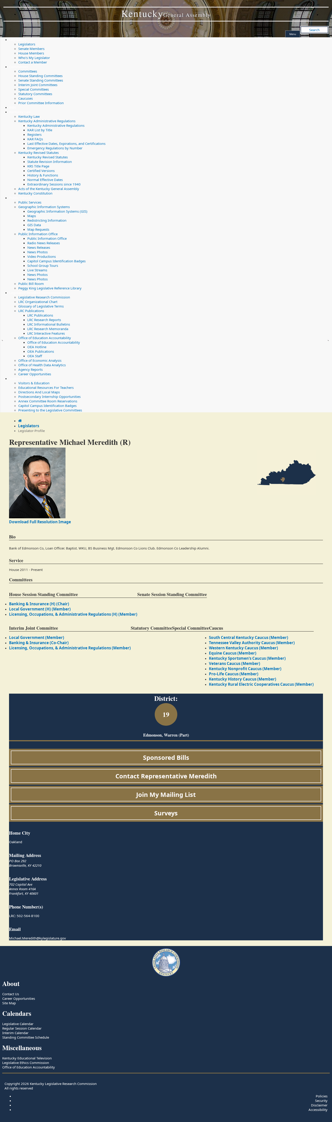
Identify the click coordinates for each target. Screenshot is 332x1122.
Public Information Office (38, 234)
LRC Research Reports (44, 319)
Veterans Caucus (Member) (234, 663)
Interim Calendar (15, 1032)
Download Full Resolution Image (40, 521)
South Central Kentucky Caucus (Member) (248, 637)
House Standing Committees (40, 75)
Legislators (17, 39)
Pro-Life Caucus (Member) (233, 673)
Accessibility (318, 1109)
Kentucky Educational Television (27, 1058)
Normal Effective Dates (45, 179)
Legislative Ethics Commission (25, 1062)
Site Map (9, 1003)
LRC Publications (31, 310)
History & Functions (42, 175)
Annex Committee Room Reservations (47, 401)
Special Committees (33, 89)
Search (314, 30)
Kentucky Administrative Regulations (46, 121)
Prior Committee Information (41, 103)
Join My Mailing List (166, 794)
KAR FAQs (35, 139)
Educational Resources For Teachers (46, 387)
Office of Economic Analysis (39, 360)
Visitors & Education (24, 378)
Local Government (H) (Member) (40, 609)
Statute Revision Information (49, 161)
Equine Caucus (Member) (232, 653)
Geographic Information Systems (44, 206)
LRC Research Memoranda (47, 328)
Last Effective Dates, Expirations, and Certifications (66, 143)
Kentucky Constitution (35, 193)
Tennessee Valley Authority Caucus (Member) (252, 642)
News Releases (38, 247)
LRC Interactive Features (46, 333)
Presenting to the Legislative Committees (50, 410)
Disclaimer (319, 1105)
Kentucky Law (20, 112)
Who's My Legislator (34, 57)
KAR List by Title (39, 130)
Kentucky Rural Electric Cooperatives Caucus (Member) (261, 684)
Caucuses (25, 98)
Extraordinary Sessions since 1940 (54, 184)
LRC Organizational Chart (37, 301)
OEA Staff (34, 356)
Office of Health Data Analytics (42, 365)
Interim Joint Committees (37, 84)
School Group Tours (42, 265)
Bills (12, 107)
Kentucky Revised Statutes (38, 152)
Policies (321, 1096)
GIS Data (34, 225)
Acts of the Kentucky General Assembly (48, 188)
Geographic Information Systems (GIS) (57, 211)
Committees (18, 66)
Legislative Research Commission (35, 292)
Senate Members (31, 48)
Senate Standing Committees (40, 80)
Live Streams (37, 270)
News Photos (37, 252)
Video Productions (41, 256)
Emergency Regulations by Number (54, 148)
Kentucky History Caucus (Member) (242, 679)
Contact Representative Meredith (166, 776)
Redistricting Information (46, 220)
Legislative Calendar (17, 1023)
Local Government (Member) (36, 637)
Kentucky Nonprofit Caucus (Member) (245, 668)
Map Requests (38, 229)
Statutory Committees (35, 94)
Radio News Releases (43, 243)
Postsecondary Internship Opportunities (49, 396)
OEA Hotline (36, 347)
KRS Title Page (38, 166)
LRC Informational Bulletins (48, 324)
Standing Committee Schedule (25, 1037)
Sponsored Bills (166, 757)
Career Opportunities (34, 374)
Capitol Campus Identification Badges (56, 261)
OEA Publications (40, 351)
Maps (31, 216)
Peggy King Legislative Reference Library (50, 288)
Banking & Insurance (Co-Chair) (39, 642)
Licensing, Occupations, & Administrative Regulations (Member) (70, 647)
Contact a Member (32, 62)
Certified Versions (41, 170)
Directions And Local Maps (39, 392)
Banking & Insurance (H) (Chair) (39, 603)
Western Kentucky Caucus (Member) (243, 647)
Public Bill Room (31, 283)
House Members (31, 53)
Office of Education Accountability (44, 338)
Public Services (20, 197)
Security (321, 1100)
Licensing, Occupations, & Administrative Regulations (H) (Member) (73, 614)
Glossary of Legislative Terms (41, 306)
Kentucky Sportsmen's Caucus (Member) (247, 658)
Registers (34, 134)
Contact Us (10, 994)
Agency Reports (30, 369)
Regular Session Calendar (22, 1028)
